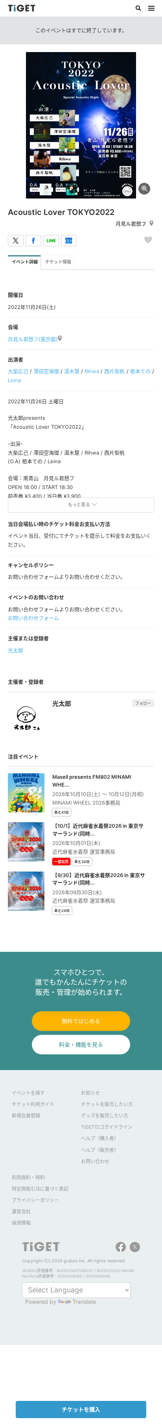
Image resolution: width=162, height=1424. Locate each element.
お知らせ (90, 1093)
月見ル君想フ (131, 223)
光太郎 (15, 650)
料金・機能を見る (81, 1044)
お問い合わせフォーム (33, 618)
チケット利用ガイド (33, 1104)
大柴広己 (18, 371)
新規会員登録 (26, 1116)
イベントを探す (28, 1093)
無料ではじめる (81, 1021)
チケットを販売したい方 (107, 1104)
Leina (14, 380)
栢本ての (140, 371)
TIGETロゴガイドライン (107, 1127)
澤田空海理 (46, 371)
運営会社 (21, 1212)
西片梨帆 (114, 371)
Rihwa (92, 371)
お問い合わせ (95, 1161)
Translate (84, 1301)
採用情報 (21, 1223)
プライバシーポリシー (35, 1200)
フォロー (143, 703)
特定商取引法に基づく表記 (40, 1189)
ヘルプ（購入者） (100, 1138)
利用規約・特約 (28, 1177)
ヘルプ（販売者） (100, 1150)
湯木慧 (71, 371)
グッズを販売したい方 (104, 1116)
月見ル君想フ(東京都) (33, 339)
